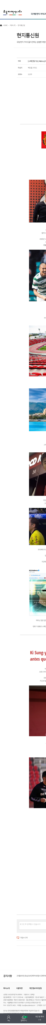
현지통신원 (21, 25)
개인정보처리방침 (35, 988)
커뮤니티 (13, 25)
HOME (5, 25)
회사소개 (6, 988)
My (9, 1021)
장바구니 (24, 1019)
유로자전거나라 (12, 12)
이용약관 (19, 988)
